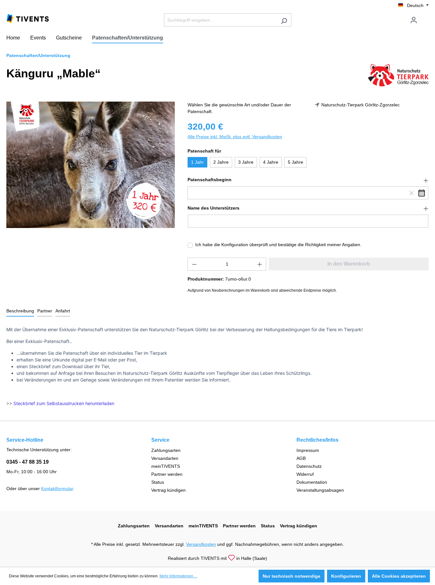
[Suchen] (283, 19)
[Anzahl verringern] (194, 264)
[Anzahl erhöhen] (260, 264)
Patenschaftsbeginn (210, 179)
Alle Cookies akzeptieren (399, 576)
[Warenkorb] (425, 17)
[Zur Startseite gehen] (27, 18)
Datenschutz (309, 466)
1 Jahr (197, 162)
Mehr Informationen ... (178, 576)
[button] (308, 179)
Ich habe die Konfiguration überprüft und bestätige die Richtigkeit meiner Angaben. (278, 244)
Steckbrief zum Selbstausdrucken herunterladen (63, 403)
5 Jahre (295, 162)
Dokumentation (311, 482)
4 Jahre (270, 162)
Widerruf (305, 474)
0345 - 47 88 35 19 (27, 462)
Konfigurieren (346, 576)
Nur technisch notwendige (291, 576)
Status (157, 482)
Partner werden (166, 474)
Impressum (307, 450)
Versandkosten (201, 544)
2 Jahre (221, 162)
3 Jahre (245, 162)
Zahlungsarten (166, 450)
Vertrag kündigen (168, 490)
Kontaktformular (57, 488)
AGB (301, 458)
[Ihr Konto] (413, 20)
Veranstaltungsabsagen (320, 490)
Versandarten (164, 458)
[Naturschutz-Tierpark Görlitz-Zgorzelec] (398, 74)
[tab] (20, 311)
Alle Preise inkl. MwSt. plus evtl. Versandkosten (235, 136)
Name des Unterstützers (213, 207)
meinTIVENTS (165, 466)
